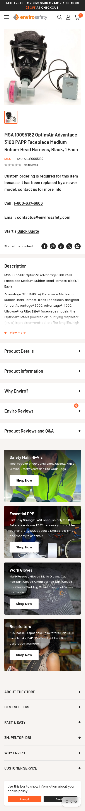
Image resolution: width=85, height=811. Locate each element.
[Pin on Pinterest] (61, 246)
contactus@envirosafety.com (43, 217)
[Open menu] (6, 17)
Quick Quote (28, 231)
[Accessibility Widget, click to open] (76, 405)
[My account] (68, 17)
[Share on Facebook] (44, 246)
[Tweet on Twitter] (69, 246)
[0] (77, 17)
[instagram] (53, 246)
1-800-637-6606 (28, 203)
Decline (60, 799)
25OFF (31, 7)
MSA (7, 159)
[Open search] (59, 17)
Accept (24, 799)
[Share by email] (78, 246)
